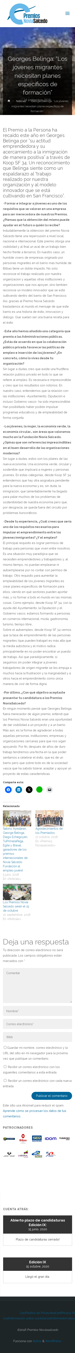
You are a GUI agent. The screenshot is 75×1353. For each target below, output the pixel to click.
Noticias (21, 101)
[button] (9, 1140)
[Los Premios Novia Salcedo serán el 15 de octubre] (17, 892)
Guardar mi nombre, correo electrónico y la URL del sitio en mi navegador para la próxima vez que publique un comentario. (35, 1053)
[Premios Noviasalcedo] (27, 13)
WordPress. (53, 1341)
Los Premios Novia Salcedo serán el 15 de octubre (16, 906)
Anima (36, 1341)
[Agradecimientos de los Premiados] (49, 818)
